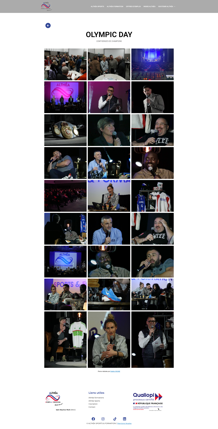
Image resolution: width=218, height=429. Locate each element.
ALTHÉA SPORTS (97, 6)
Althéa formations (96, 398)
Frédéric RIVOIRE (115, 371)
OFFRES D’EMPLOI (133, 6)
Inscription (93, 404)
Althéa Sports (94, 401)
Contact (92, 407)
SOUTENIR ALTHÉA (165, 6)
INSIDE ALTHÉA (149, 6)
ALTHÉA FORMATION (115, 6)
